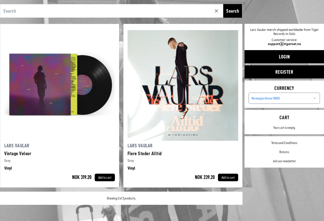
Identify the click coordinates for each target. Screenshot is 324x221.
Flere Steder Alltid (145, 153)
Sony (7, 160)
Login (284, 56)
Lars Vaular (16, 145)
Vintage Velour (17, 153)
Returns (284, 152)
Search (232, 10)
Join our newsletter (284, 161)
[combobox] (284, 98)
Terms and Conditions (284, 143)
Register (284, 71)
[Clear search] (217, 11)
